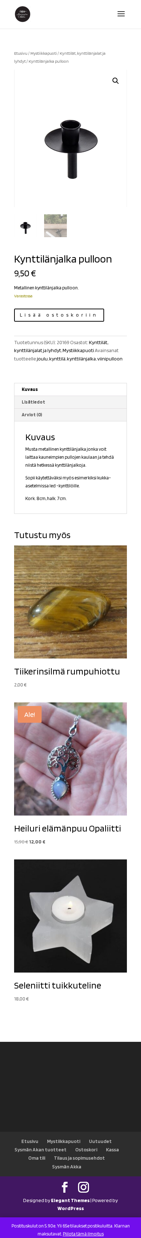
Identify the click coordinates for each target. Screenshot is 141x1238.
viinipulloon (110, 359)
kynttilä (57, 359)
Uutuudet (100, 1141)
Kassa (112, 1149)
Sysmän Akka (66, 1166)
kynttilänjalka (81, 359)
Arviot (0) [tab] (32, 414)
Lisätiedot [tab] (33, 402)
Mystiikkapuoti (43, 53)
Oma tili (36, 1158)
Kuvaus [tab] (30, 389)
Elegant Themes (70, 1200)
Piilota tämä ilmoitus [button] (83, 1234)
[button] (115, 80)
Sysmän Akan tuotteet (40, 1149)
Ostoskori (86, 1149)
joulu (42, 359)
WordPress (70, 1208)
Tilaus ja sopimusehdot (79, 1158)
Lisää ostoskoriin (59, 315)
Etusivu (20, 53)
